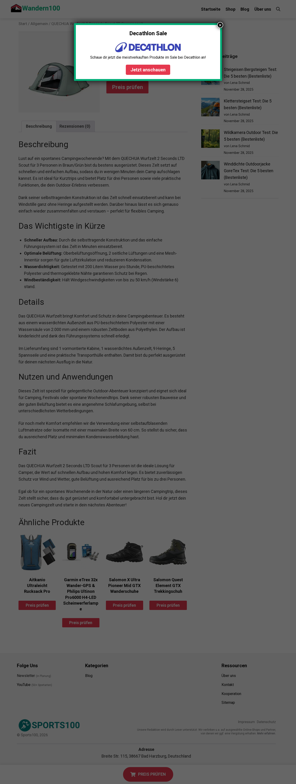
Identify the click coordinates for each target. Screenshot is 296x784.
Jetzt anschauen (148, 70)
